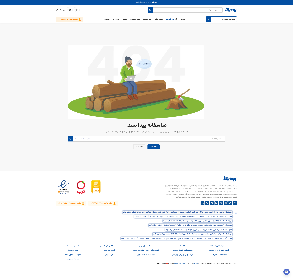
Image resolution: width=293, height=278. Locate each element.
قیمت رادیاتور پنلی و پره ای (182, 254)
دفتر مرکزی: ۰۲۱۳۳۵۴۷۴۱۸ (101, 203)
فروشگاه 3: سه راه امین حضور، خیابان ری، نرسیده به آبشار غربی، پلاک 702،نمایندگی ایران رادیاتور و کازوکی (190, 225)
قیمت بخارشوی (109, 250)
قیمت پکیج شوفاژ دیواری (183, 250)
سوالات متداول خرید (73, 254)
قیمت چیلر (109, 254)
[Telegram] (230, 203)
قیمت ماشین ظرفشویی (109, 246)
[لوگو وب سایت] (231, 10)
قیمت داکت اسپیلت (219, 254)
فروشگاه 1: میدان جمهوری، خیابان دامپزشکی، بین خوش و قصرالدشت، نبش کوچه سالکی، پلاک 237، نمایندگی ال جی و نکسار (183, 216)
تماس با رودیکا (73, 246)
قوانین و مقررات (72, 259)
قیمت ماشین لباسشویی (146, 254)
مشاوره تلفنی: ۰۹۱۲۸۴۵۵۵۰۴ (68, 19)
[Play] (216, 203)
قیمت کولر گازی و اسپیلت (219, 250)
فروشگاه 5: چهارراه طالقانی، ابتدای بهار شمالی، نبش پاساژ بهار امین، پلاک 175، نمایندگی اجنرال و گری (192, 234)
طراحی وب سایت (179, 263)
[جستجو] (150, 10)
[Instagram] (226, 203)
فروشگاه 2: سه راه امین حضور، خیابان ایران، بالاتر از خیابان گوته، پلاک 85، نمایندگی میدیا (197, 220)
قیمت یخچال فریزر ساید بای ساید (146, 250)
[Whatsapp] (235, 203)
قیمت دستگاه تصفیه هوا (182, 246)
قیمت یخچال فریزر (146, 246)
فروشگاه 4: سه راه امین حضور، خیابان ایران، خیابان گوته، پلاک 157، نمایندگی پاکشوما (199, 229)
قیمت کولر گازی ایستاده (219, 246)
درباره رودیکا (73, 250)
